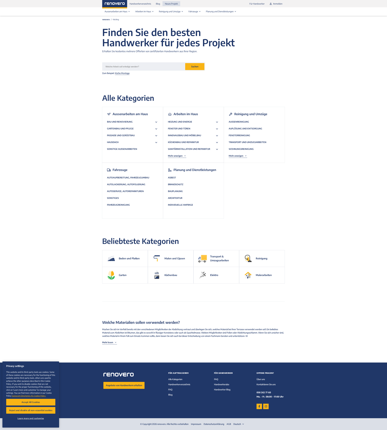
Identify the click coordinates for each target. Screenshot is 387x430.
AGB (229, 424)
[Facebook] (259, 406)
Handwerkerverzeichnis (140, 3)
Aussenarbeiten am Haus (116, 11)
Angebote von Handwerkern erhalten (124, 385)
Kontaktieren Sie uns (266, 384)
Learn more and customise (31, 418)
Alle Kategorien (175, 379)
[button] (194, 66)
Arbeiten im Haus (143, 11)
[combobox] (239, 424)
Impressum (196, 424)
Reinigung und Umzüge (170, 11)
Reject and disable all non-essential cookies (30, 410)
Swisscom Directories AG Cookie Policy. (29, 395)
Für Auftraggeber (178, 373)
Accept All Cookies (31, 402)
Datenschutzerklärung (214, 424)
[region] (30, 394)
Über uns (261, 379)
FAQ (170, 389)
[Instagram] (266, 406)
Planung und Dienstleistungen (220, 11)
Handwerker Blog (222, 389)
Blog (158, 3)
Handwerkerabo (221, 384)
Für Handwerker (257, 3)
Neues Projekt (171, 3)
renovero (106, 19)
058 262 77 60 (264, 392)
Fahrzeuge (193, 11)
